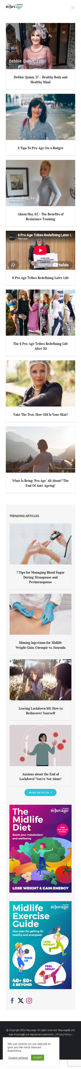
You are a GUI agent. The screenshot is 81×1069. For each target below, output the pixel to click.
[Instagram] (29, 1000)
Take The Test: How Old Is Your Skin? (40, 415)
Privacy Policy (63, 1034)
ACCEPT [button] (37, 1057)
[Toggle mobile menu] (73, 8)
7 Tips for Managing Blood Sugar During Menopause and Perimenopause (41, 577)
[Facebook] (12, 1000)
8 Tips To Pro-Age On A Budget (40, 148)
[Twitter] (21, 1000)
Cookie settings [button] (18, 1057)
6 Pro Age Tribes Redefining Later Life (40, 278)
